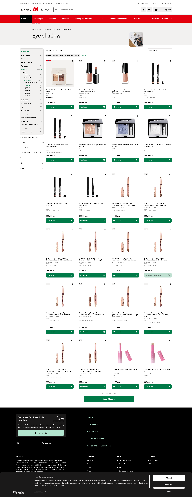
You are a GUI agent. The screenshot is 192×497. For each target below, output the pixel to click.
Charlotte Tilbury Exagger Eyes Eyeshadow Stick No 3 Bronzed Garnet (59, 259)
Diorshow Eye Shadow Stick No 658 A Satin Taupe (58, 204)
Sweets (65, 18)
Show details (38, 492)
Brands (165, 18)
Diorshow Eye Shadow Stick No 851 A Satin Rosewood (58, 145)
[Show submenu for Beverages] (46, 19)
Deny (169, 491)
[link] (24, 3)
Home (34, 29)
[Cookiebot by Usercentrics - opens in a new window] (19, 492)
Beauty (24, 18)
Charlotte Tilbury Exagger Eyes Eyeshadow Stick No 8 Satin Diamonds (91, 314)
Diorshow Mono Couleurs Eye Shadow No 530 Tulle (92, 145)
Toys (101, 18)
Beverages (38, 18)
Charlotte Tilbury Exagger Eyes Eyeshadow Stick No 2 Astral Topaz (155, 204)
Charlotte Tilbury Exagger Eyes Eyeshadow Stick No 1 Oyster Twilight (124, 204)
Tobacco (52, 18)
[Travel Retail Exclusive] (40, 152)
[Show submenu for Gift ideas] (145, 19)
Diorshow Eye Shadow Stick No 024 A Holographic (91, 204)
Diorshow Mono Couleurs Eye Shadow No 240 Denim (125, 145)
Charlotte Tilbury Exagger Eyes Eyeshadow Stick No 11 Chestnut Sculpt (59, 370)
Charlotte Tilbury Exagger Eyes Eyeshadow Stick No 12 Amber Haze (91, 370)
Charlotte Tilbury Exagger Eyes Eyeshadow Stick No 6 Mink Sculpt (155, 259)
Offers (154, 18)
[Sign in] (143, 9)
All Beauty (25, 51)
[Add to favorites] (72, 61)
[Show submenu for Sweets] (72, 19)
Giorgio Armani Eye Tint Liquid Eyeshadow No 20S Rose (88, 91)
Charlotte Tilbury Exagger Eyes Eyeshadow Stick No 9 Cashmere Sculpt (125, 314)
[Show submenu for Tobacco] (59, 19)
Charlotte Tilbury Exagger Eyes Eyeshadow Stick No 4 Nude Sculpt (90, 259)
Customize (168, 485)
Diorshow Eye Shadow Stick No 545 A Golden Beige (156, 91)
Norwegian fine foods (84, 18)
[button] (33, 443)
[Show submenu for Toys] (106, 19)
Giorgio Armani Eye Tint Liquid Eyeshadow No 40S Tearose (121, 91)
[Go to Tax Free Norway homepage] (35, 10)
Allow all (169, 478)
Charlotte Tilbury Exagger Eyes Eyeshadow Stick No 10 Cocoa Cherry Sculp (156, 314)
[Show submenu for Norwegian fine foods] (96, 19)
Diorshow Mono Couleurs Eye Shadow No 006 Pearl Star (157, 145)
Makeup (48, 29)
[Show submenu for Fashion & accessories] (131, 19)
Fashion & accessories (118, 18)
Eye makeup (57, 29)
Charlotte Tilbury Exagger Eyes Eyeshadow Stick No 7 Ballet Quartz (58, 314)
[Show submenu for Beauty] (30, 19)
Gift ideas (138, 18)
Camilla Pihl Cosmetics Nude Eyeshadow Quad (59, 91)
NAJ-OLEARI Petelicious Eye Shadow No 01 (157, 370)
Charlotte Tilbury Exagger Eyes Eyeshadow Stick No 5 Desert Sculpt (124, 259)
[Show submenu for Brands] (171, 19)
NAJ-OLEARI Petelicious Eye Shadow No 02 (125, 370)
